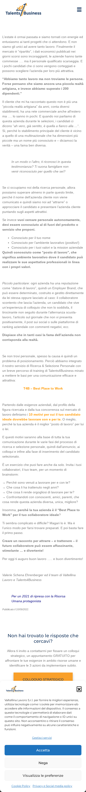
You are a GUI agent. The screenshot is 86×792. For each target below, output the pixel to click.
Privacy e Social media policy (52, 786)
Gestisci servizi (42, 737)
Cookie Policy (20, 786)
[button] (79, 689)
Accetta (43, 750)
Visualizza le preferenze (43, 775)
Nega (43, 763)
